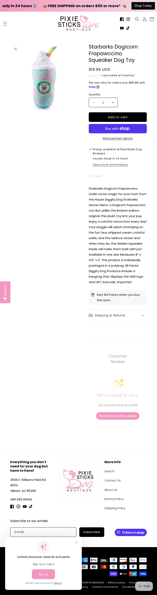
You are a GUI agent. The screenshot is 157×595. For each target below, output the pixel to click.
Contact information (105, 586)
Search (109, 471)
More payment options (118, 138)
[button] (5, 23)
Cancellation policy (134, 586)
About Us (110, 490)
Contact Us (112, 480)
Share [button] (97, 176)
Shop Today (143, 6)
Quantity (94, 94)
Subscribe (91, 532)
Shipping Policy (115, 508)
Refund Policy (114, 499)
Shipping (95, 75)
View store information (110, 165)
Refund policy (116, 582)
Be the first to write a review (118, 416)
